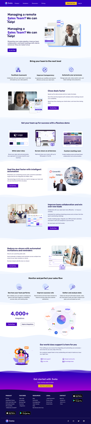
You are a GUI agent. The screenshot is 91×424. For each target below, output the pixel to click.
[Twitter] (78, 421)
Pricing (43, 3)
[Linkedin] (84, 421)
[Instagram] (73, 421)
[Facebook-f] (68, 421)
